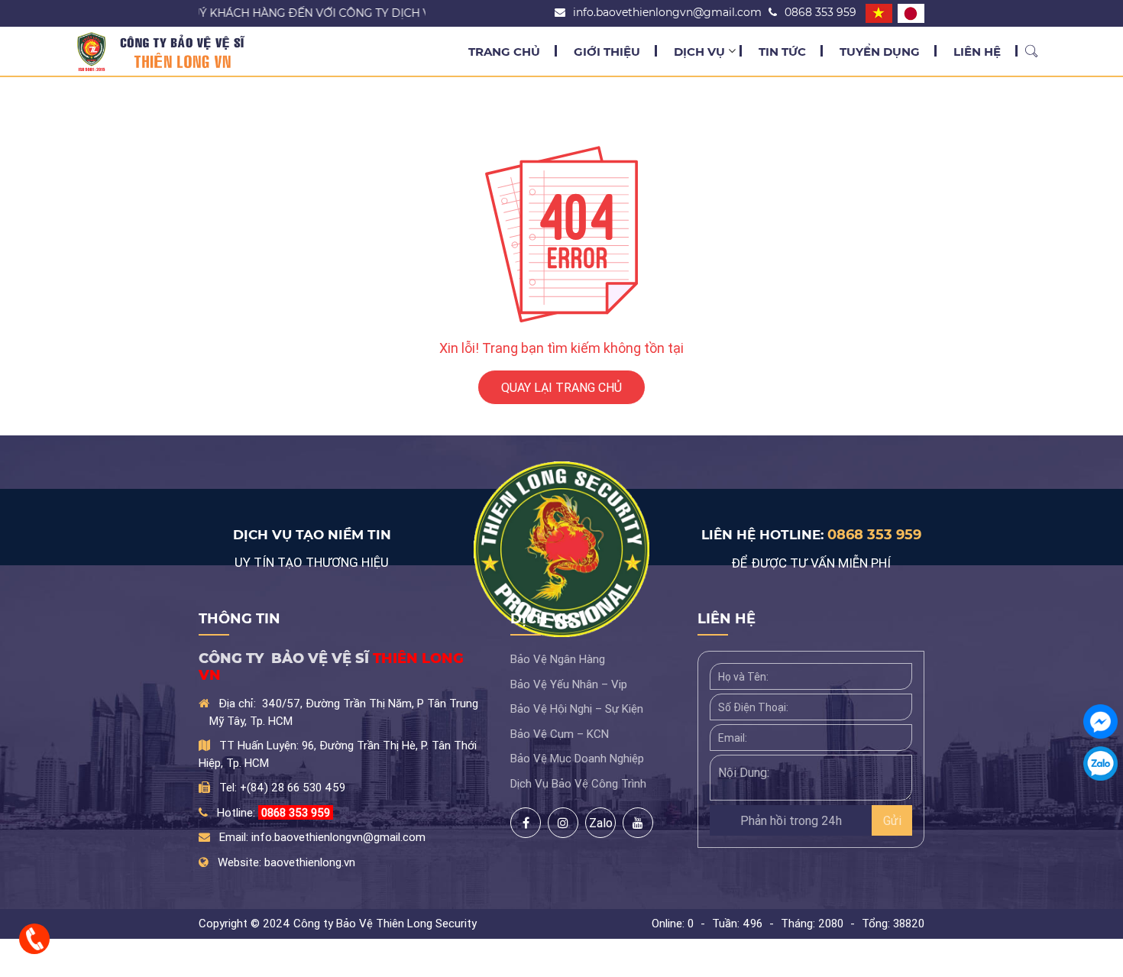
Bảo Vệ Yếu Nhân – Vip (568, 684)
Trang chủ (504, 51)
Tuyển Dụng (880, 51)
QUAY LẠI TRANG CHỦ (561, 387)
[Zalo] (1100, 763)
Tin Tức (782, 51)
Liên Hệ (977, 51)
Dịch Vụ (699, 51)
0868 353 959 (874, 534)
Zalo (588, 821)
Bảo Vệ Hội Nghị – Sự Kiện (576, 708)
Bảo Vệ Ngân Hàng (557, 659)
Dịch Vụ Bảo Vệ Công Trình (578, 783)
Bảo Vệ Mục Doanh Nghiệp (577, 758)
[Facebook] (1100, 721)
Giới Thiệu (607, 51)
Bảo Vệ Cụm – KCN (559, 733)
